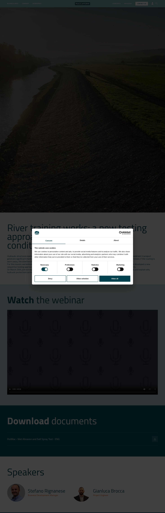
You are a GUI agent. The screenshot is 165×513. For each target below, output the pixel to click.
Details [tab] (82, 240)
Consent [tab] (48, 241)
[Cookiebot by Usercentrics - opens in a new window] (121, 233)
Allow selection (82, 278)
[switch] (70, 269)
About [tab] (116, 240)
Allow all (114, 278)
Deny (50, 278)
